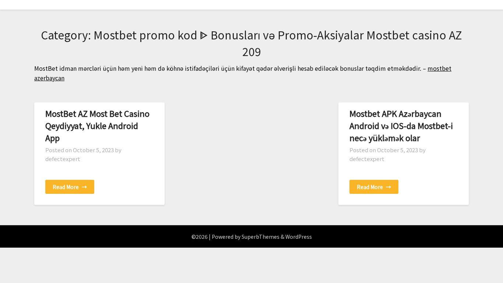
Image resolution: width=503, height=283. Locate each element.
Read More (70, 187)
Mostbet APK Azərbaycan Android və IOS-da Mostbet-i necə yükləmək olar (401, 125)
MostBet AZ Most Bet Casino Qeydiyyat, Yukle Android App (97, 125)
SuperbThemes (260, 236)
